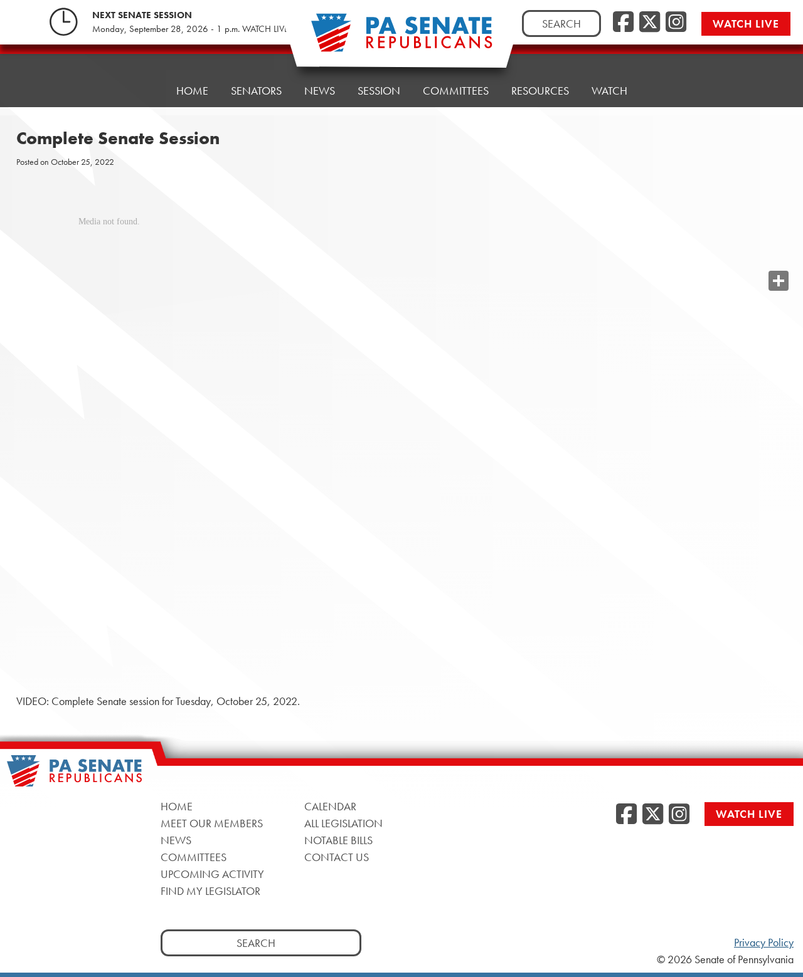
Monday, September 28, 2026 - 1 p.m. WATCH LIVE (190, 29)
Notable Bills (338, 840)
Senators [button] (256, 90)
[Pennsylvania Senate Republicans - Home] (401, 39)
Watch (609, 90)
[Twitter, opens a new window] (649, 23)
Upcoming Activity (212, 874)
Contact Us (336, 857)
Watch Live (746, 23)
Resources (540, 90)
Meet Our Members (212, 823)
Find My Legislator (210, 891)
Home (192, 90)
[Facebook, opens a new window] (623, 23)
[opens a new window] (778, 255)
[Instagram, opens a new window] (676, 23)
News (319, 90)
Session (379, 90)
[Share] (778, 280)
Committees (456, 90)
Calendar (330, 806)
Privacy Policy (764, 942)
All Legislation (343, 823)
